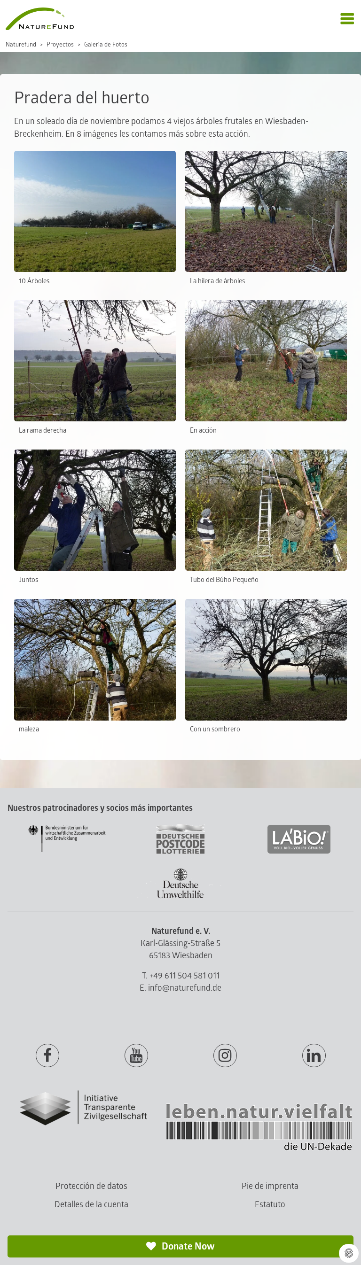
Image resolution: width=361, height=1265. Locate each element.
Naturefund (21, 44)
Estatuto (270, 1205)
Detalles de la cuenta (91, 1205)
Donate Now (187, 1246)
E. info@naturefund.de (180, 988)
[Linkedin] (314, 1056)
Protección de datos (91, 1186)
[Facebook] (47, 1056)
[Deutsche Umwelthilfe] (180, 896)
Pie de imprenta (270, 1186)
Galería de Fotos (105, 44)
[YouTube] (136, 1056)
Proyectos (60, 44)
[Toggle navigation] (347, 19)
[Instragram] (225, 1056)
